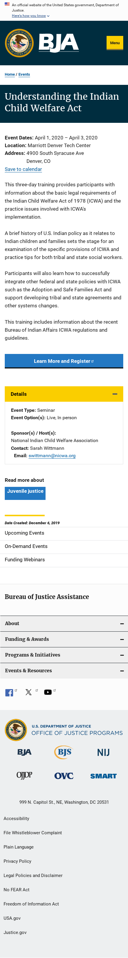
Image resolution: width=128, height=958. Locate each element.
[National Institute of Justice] (104, 757)
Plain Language (19, 847)
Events (24, 74)
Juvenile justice (25, 491)
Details (19, 394)
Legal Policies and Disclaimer (33, 875)
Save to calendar (23, 169)
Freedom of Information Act (31, 904)
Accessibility (16, 818)
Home (10, 74)
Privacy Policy (17, 861)
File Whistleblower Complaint (33, 832)
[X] (31, 694)
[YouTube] (50, 694)
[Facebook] (11, 694)
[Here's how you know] (64, 10)
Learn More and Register (62, 361)
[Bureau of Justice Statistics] (64, 760)
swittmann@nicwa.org (52, 455)
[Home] (59, 43)
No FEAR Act (16, 889)
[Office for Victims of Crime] (64, 780)
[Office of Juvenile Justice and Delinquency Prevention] (24, 781)
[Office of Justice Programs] (19, 43)
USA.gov (12, 918)
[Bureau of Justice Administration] (25, 756)
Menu (115, 43)
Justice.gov (15, 932)
